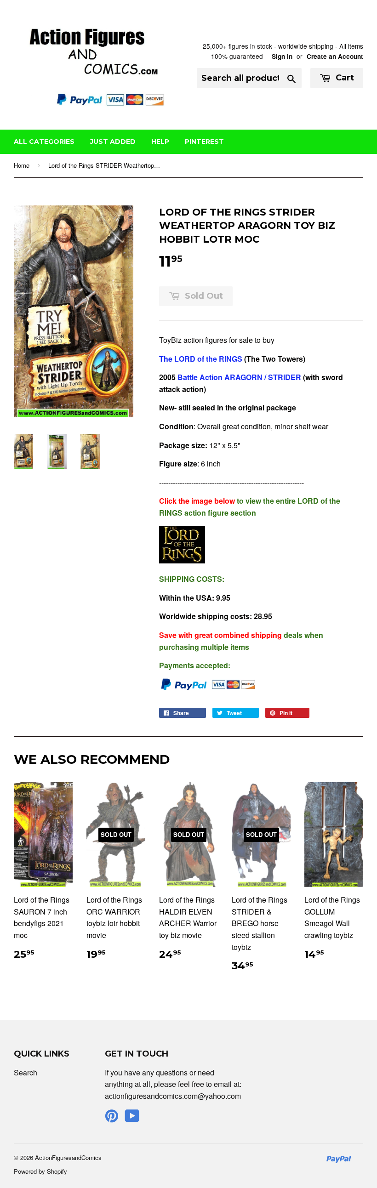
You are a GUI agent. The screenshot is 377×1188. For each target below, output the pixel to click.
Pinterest (204, 141)
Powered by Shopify (40, 1171)
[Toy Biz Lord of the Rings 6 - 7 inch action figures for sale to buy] (182, 560)
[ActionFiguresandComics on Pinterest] (112, 1118)
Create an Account (335, 56)
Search (25, 1072)
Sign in (282, 56)
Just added (113, 141)
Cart (343, 78)
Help (160, 141)
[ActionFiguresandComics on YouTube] (132, 1118)
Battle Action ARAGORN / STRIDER (239, 377)
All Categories (44, 141)
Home (21, 165)
